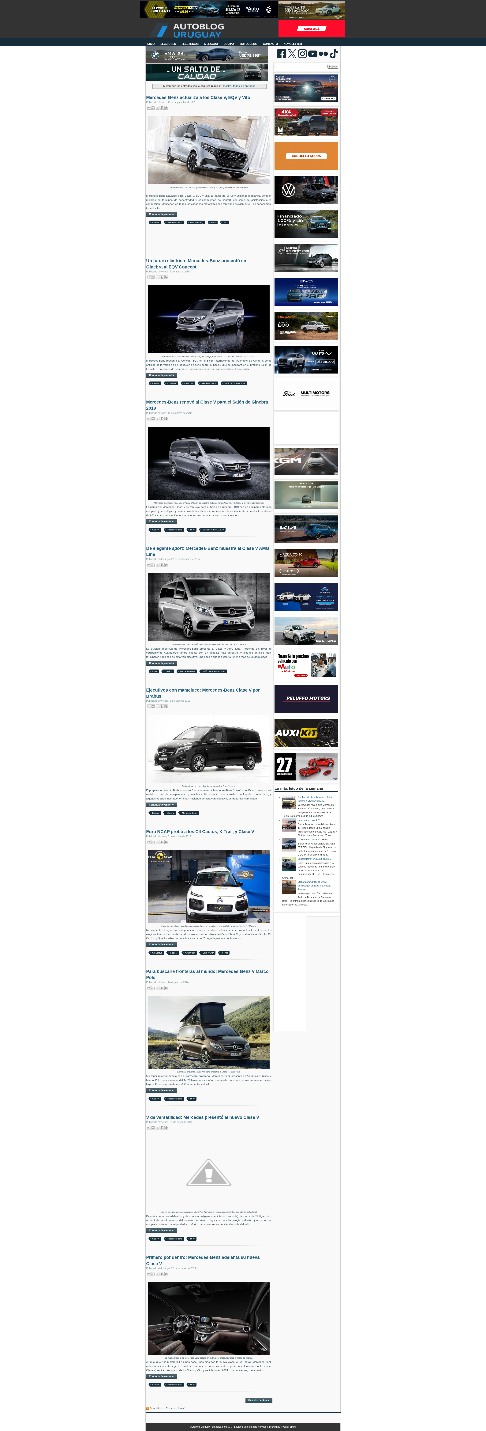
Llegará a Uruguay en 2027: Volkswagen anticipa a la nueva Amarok (314, 886)
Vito (225, 222)
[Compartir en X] (157, 108)
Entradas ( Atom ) (175, 1408)
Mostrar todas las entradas (239, 85)
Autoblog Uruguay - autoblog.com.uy (210, 1426)
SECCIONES (168, 43)
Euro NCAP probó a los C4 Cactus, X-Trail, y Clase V (200, 831)
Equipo (238, 1426)
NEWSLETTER (293, 43)
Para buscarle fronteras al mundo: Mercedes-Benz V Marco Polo (207, 974)
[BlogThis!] (153, 108)
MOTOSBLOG (248, 43)
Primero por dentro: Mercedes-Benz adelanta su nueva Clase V (203, 1260)
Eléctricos (188, 383)
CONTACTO (270, 43)
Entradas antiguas (259, 1400)
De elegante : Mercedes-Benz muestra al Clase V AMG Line (207, 551)
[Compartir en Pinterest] (166, 108)
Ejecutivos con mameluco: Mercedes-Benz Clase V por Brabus (203, 693)
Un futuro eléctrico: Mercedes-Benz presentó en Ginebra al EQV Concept (196, 263)
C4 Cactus (157, 953)
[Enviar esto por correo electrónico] (149, 108)
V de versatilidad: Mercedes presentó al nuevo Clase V (202, 1117)
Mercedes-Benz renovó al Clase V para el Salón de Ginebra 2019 (207, 405)
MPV (213, 222)
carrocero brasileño (198, 1076)
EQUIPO (229, 43)
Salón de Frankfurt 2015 (214, 671)
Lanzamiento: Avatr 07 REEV (313, 839)
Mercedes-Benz (174, 222)
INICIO (151, 43)
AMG (154, 671)
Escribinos (275, 1426)
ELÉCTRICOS (190, 43)
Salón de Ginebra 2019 (234, 383)
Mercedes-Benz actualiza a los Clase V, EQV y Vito (198, 97)
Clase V (155, 222)
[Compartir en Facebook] (162, 108)
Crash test (190, 953)
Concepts (171, 383)
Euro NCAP (208, 953)
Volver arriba (289, 1426)
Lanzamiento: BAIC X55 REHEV (314, 859)
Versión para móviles (255, 1426)
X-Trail (225, 953)
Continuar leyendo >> (161, 214)
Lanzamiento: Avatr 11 (309, 820)
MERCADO (211, 43)
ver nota (232, 1216)
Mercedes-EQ (196, 222)
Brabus (155, 813)
